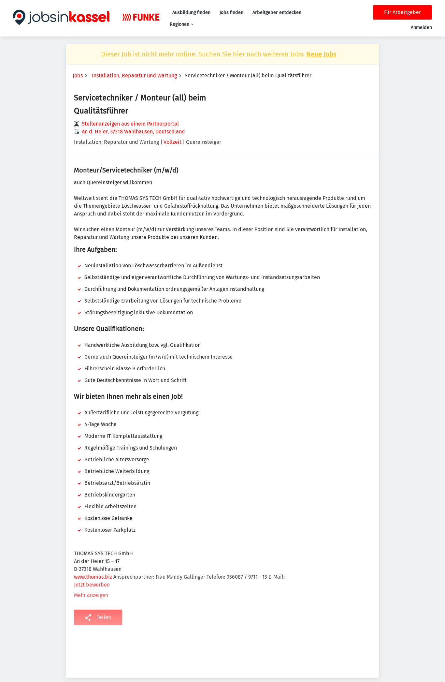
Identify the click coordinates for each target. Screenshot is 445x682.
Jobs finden (231, 12)
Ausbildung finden (191, 12)
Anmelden (421, 27)
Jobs (78, 75)
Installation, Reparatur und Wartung (134, 75)
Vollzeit (172, 142)
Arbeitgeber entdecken (276, 12)
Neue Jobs (321, 54)
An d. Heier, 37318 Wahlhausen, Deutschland (133, 131)
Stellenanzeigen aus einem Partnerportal (130, 124)
